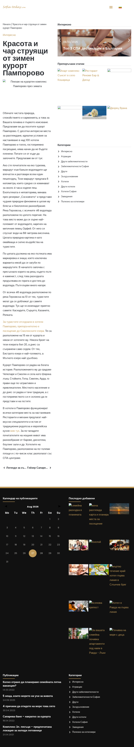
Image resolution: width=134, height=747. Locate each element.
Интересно (9, 35)
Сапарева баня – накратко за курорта (27, 716)
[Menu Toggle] (111, 7)
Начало (7, 24)
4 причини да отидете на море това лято (29, 706)
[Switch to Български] (120, 7)
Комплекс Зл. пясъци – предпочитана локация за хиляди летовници (27, 728)
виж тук (14, 431)
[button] (60, 40)
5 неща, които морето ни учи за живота (28, 696)
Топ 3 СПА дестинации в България (92, 48)
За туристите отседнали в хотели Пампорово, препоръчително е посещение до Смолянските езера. (23, 326)
